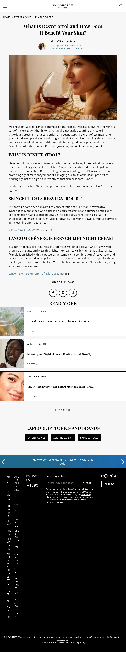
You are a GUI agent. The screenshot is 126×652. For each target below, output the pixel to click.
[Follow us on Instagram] (37, 486)
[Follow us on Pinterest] (35, 486)
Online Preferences (16, 578)
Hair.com (16, 522)
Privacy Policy (79, 642)
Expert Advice (22, 17)
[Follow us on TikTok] (33, 486)
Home (6, 17)
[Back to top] (118, 644)
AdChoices (59, 642)
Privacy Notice (66, 499)
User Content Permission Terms (16, 547)
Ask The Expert (44, 17)
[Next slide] (122, 461)
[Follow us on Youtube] (28, 486)
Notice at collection (16, 604)
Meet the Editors (9, 507)
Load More (63, 410)
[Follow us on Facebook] (30, 486)
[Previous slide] (3, 461)
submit (87, 483)
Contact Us (16, 509)
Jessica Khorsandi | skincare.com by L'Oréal (68, 47)
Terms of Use (9, 543)
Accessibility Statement (16, 488)
